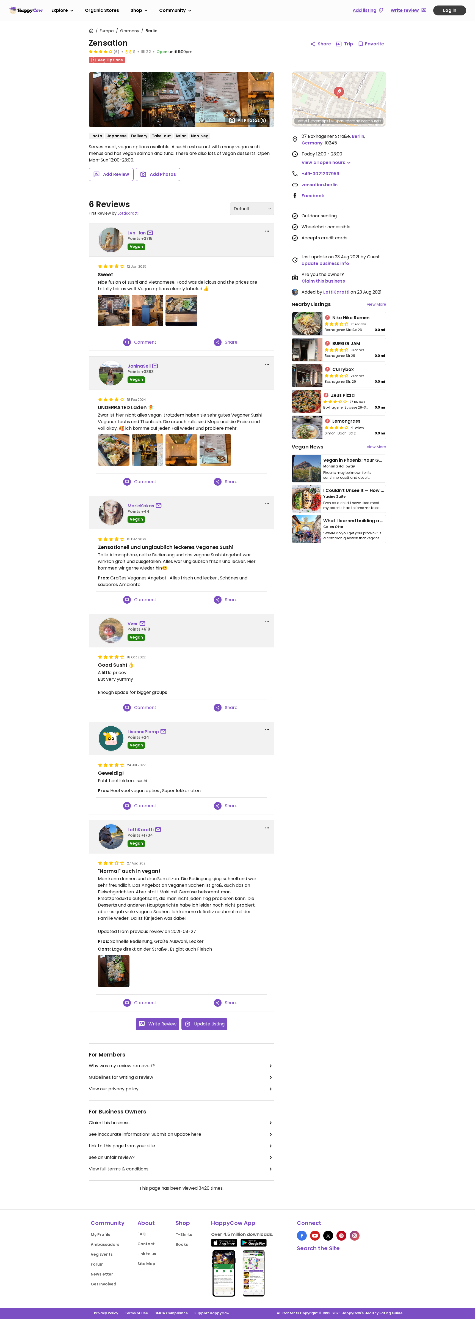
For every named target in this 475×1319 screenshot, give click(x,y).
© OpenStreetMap (345, 121)
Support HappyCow (211, 1313)
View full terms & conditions (118, 1169)
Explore (59, 10)
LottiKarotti (128, 213)
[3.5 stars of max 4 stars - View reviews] (336, 323)
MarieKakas (141, 506)
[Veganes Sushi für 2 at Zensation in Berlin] (113, 450)
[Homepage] (26, 10)
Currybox (343, 369)
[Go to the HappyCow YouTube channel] (315, 1236)
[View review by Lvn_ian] (111, 240)
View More (376, 304)
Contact (146, 1244)
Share (324, 44)
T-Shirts (184, 1234)
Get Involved (103, 1284)
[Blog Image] (306, 468)
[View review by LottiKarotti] (111, 836)
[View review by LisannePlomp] (111, 738)
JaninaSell (139, 366)
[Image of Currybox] (307, 375)
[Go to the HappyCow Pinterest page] (341, 1236)
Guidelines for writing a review (121, 1077)
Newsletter (102, 1274)
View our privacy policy (114, 1089)
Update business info (325, 263)
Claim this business (109, 1123)
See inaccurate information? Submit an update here (145, 1134)
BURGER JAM (346, 343)
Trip (348, 44)
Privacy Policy (106, 1313)
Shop (136, 10)
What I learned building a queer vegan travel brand (380, 521)
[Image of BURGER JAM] (307, 349)
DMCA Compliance (171, 1313)
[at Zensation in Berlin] (113, 310)
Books (182, 1244)
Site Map (146, 1263)
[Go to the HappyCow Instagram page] (355, 1236)
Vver (133, 623)
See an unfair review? (112, 1157)
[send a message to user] (151, 233)
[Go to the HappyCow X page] (328, 1236)
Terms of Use (136, 1313)
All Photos (252, 120)
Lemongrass (346, 421)
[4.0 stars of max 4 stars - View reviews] (100, 51)
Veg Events (102, 1254)
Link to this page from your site (122, 1146)
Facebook (313, 196)
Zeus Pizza (343, 395)
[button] (339, 93)
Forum (97, 1264)
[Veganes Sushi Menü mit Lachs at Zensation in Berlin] (113, 971)
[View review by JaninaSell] (111, 373)
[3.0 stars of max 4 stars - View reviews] (336, 375)
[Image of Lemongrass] (307, 427)
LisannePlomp (143, 732)
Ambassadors (105, 1244)
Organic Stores (102, 10)
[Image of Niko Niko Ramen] (307, 323)
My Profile (101, 1234)
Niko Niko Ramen (350, 317)
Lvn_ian (137, 233)
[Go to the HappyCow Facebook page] (302, 1236)
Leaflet (302, 121)
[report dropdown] (267, 231)
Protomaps (319, 121)
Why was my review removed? (122, 1066)
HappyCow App (233, 1223)
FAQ (141, 1234)
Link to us (146, 1254)
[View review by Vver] (111, 630)
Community (172, 10)
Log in (449, 10)
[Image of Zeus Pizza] (306, 401)
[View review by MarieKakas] (111, 512)
